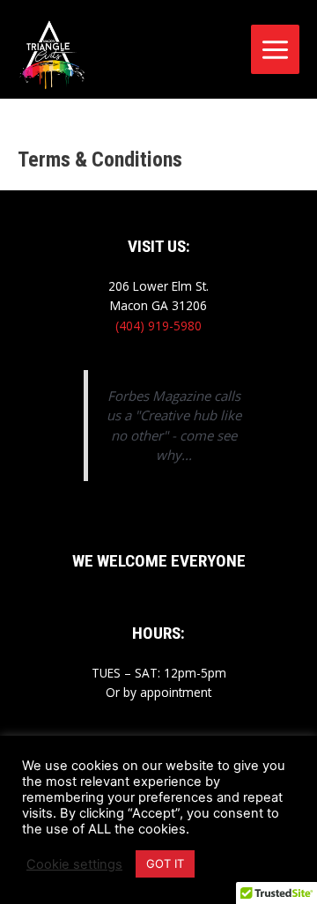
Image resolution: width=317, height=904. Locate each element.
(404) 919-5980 (158, 325)
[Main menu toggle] (275, 49)
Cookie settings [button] (74, 864)
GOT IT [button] (165, 863)
